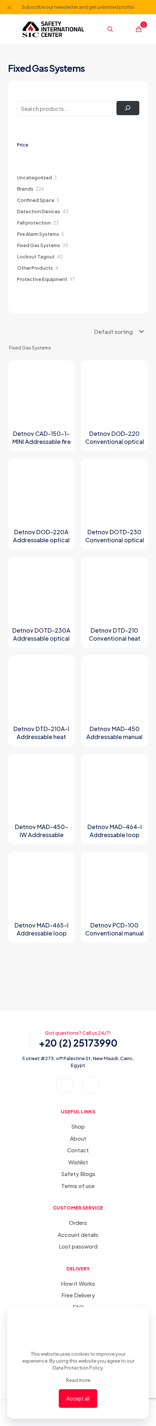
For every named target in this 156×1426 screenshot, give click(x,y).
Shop (78, 1126)
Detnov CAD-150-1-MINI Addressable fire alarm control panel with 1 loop (41, 445)
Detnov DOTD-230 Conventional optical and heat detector (114, 540)
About (78, 1138)
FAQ (78, 1307)
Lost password (78, 1246)
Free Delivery (78, 1295)
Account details (78, 1234)
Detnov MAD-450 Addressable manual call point (114, 737)
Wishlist (78, 1162)
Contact (78, 1149)
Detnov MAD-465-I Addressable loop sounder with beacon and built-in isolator (41, 937)
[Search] (127, 108)
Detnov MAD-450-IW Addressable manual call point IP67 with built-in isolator (41, 839)
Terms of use (78, 1185)
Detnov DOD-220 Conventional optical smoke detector (114, 441)
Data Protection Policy (78, 1368)
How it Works (78, 1283)
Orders (78, 1222)
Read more (78, 1380)
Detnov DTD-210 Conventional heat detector (114, 638)
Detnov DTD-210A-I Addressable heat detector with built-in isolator (41, 741)
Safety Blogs (78, 1173)
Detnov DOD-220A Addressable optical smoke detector (41, 540)
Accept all (78, 1398)
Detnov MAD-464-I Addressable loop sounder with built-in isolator (114, 839)
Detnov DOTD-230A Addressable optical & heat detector (41, 638)
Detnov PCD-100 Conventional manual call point (114, 933)
